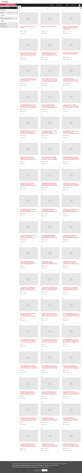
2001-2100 (4, 26)
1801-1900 (4, 23)
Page (48, 7)
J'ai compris (44, 470)
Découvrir (73, 5)
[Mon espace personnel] (79, 5)
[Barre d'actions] (81, 8)
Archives (52, 5)
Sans (3, 12)
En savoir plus (37, 470)
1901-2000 (4, 25)
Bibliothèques (59, 5)
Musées (66, 5)
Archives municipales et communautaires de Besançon (12, 18)
